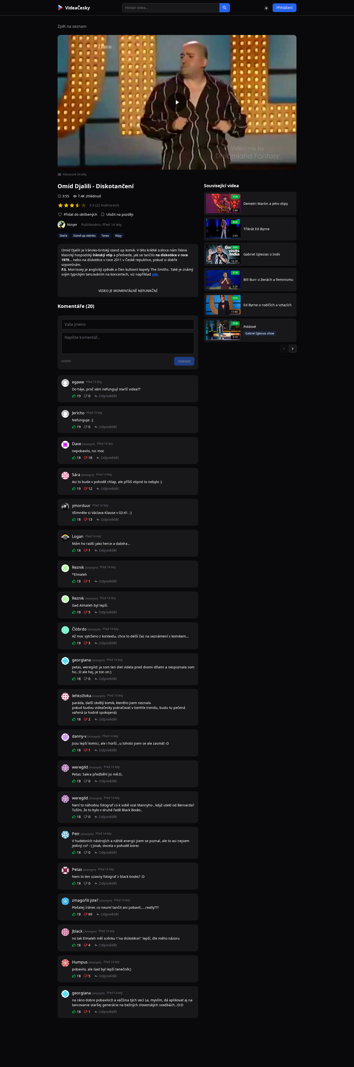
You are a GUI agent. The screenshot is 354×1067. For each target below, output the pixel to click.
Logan (77, 536)
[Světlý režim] (266, 8)
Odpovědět (108, 396)
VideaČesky (77, 8)
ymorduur (81, 505)
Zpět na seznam (72, 26)
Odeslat (184, 361)
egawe (78, 382)
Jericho (78, 413)
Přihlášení (284, 7)
